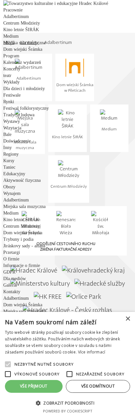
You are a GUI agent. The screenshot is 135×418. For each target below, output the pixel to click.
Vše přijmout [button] (34, 386)
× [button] (127, 318)
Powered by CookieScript (67, 410)
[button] (67, 403)
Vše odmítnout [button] (98, 386)
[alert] (67, 365)
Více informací (92, 352)
